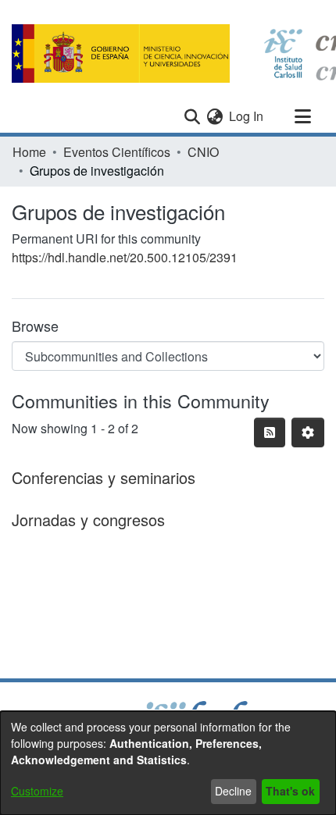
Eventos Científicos (116, 152)
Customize (37, 791)
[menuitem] (214, 116)
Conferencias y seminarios (103, 477)
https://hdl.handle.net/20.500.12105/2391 (125, 257)
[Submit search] (192, 116)
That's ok (290, 791)
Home (29, 152)
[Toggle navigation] (302, 116)
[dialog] (168, 763)
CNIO (203, 152)
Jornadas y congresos (88, 519)
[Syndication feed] (269, 432)
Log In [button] (247, 116)
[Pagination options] (307, 432)
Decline (233, 791)
